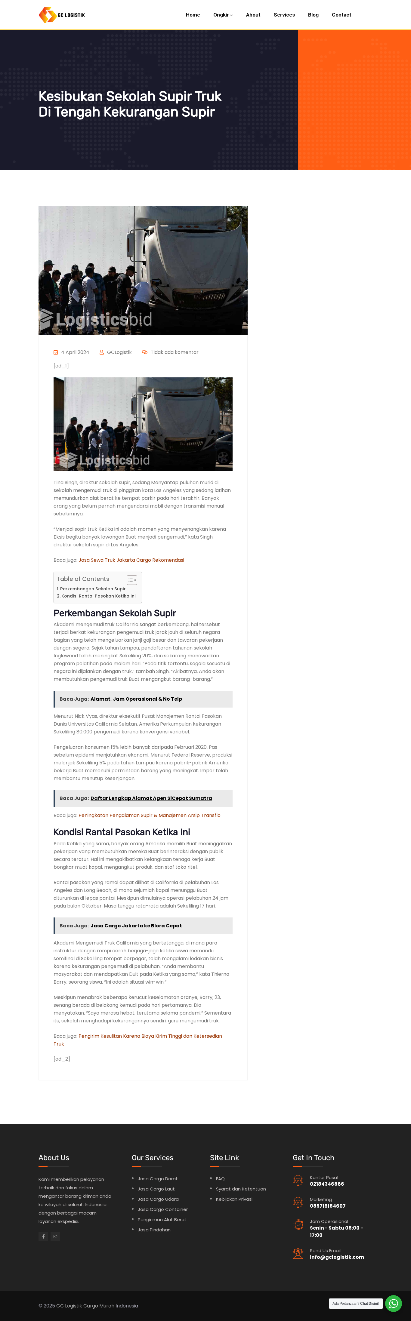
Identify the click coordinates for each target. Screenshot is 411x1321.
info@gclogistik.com (337, 1257)
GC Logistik (69, 1305)
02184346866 (327, 1184)
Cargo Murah (98, 1305)
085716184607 (328, 1206)
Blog (313, 15)
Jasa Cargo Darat (158, 1178)
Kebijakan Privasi (234, 1199)
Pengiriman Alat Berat (162, 1219)
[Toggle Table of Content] (129, 580)
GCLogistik (119, 352)
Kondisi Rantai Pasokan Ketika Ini (98, 596)
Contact (341, 15)
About (253, 15)
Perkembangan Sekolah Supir (93, 589)
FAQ (220, 1178)
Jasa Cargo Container (163, 1209)
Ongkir (221, 15)
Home (193, 15)
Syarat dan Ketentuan (241, 1189)
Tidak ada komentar (174, 352)
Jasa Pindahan (154, 1230)
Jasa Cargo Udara (158, 1199)
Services (284, 15)
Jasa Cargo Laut (156, 1189)
